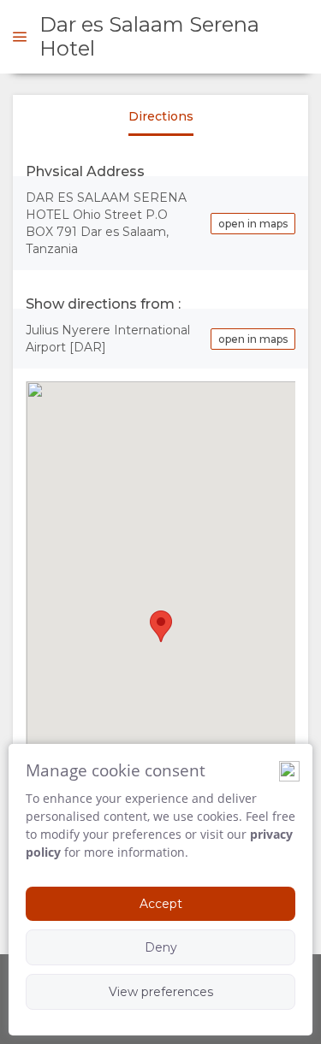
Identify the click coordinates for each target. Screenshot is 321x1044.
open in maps (253, 223)
